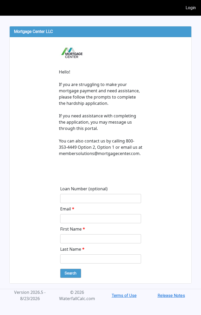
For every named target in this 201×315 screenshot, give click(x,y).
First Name (72, 229)
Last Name (72, 249)
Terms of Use (124, 295)
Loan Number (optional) (84, 189)
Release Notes (171, 295)
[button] (70, 273)
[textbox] (100, 198)
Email (67, 209)
